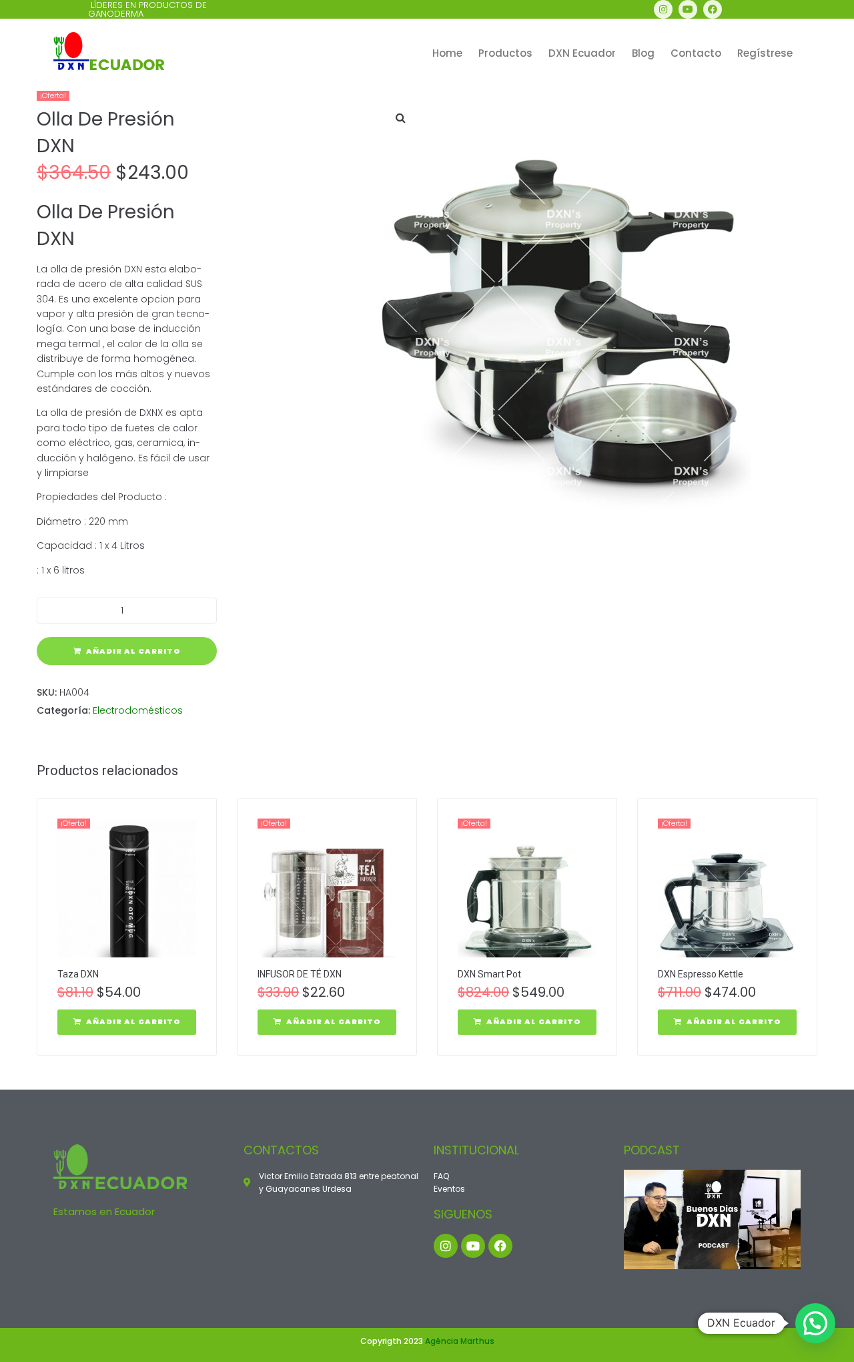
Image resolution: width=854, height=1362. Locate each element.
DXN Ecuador (582, 53)
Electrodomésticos (138, 710)
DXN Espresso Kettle (700, 974)
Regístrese (765, 53)
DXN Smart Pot (489, 974)
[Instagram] (663, 9)
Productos (505, 53)
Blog (643, 53)
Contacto (696, 53)
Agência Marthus (459, 1341)
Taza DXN (78, 974)
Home (447, 53)
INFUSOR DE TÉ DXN (300, 974)
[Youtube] (688, 9)
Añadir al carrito (133, 651)
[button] (400, 117)
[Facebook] (712, 9)
